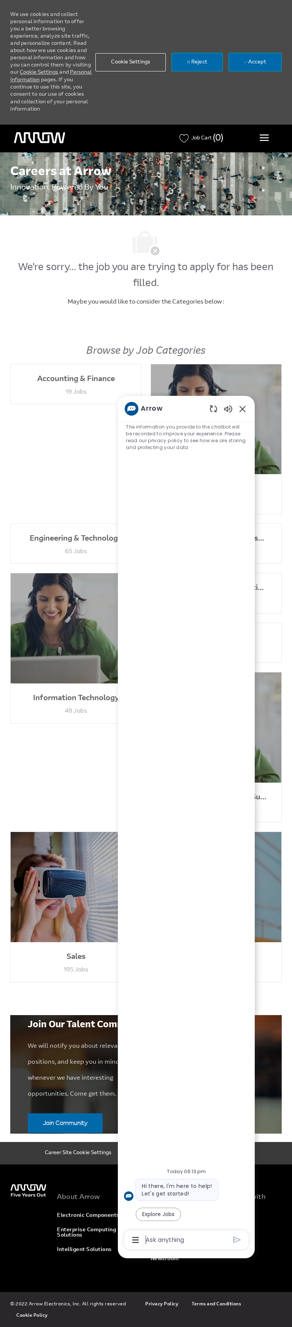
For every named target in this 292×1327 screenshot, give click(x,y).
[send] (237, 1240)
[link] (29, 1190)
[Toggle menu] (264, 137)
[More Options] (135, 1240)
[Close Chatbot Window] (243, 408)
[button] (130, 62)
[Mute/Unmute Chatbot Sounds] (228, 408)
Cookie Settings (39, 72)
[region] (186, 823)
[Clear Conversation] (213, 408)
